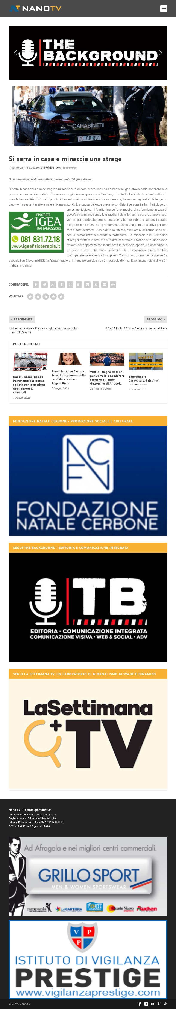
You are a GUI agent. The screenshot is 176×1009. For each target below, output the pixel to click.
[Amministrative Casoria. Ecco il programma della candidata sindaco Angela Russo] (69, 359)
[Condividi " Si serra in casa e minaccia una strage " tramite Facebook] (36, 284)
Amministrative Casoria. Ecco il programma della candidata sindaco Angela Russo (69, 377)
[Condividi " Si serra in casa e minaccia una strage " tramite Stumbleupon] (96, 284)
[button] (88, 53)
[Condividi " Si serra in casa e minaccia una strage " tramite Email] (104, 284)
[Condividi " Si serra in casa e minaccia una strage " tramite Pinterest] (70, 284)
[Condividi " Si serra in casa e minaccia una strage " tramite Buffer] (87, 284)
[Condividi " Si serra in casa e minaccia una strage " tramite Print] (113, 284)
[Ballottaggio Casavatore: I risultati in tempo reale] (146, 361)
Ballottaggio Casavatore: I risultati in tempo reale (144, 380)
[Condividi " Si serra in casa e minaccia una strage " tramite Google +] (53, 284)
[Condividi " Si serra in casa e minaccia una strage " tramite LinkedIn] (78, 284)
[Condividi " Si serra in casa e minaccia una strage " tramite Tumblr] (61, 284)
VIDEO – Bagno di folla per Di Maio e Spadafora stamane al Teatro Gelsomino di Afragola (107, 378)
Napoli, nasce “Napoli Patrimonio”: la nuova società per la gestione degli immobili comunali (29, 384)
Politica (49, 167)
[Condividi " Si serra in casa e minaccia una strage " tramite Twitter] (44, 284)
